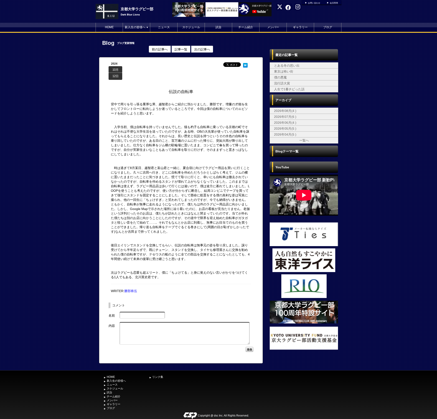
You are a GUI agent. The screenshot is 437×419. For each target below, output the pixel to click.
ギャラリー (300, 27)
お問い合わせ (314, 3)
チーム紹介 (245, 27)
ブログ (327, 27)
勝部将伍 (130, 291)
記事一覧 (181, 49)
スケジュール (191, 27)
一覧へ (304, 140)
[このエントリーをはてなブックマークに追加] (245, 64)
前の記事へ (160, 49)
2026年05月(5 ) (285, 128)
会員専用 (334, 3)
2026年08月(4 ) (285, 111)
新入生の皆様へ (136, 27)
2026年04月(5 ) (285, 134)
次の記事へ (202, 49)
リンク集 (157, 377)
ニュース (164, 27)
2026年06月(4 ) (285, 122)
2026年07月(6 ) (285, 117)
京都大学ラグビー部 (137, 8)
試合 (218, 27)
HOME (109, 27)
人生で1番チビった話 (289, 89)
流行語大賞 (282, 83)
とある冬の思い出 (287, 65)
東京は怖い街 (283, 71)
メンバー (273, 27)
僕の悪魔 (280, 77)
